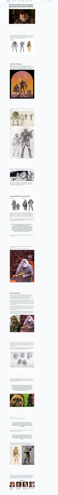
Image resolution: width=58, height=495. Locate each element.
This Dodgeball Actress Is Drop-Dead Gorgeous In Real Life (25, 488)
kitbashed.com (27, 298)
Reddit (30, 212)
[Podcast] (46, 1)
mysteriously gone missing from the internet (17, 297)
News (9, 3)
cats (13, 417)
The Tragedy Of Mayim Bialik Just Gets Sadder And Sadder (11, 488)
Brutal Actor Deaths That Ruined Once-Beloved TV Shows (18, 488)
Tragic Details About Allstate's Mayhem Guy (31, 488)
